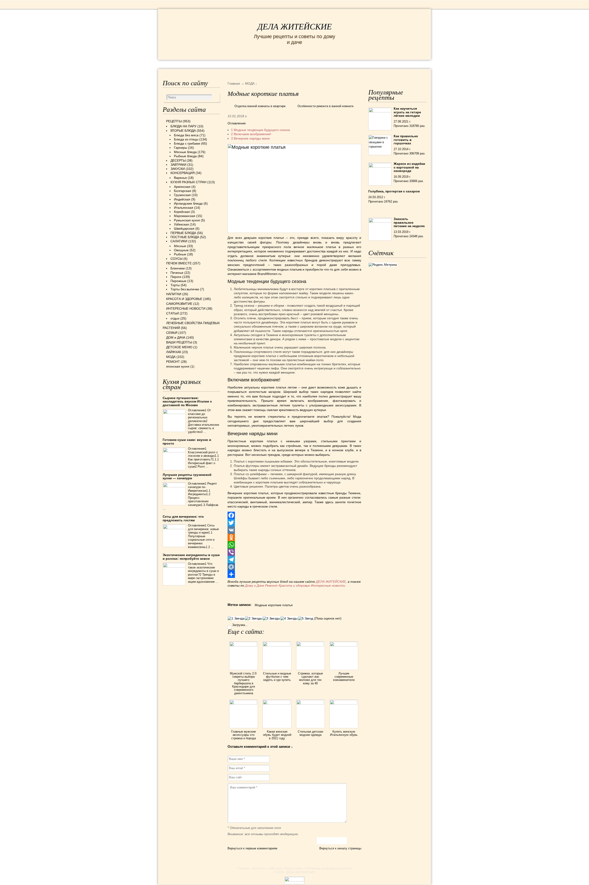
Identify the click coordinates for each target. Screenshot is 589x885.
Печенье (176, 272)
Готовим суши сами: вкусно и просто (187, 441)
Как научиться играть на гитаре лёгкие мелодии (407, 112)
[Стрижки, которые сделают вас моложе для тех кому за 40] (310, 645)
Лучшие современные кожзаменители (344, 677)
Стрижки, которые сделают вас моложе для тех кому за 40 (310, 678)
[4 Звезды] (289, 618)
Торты (175, 285)
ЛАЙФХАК (173, 352)
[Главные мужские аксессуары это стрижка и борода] (243, 703)
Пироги (175, 277)
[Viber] (294, 552)
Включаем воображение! (251, 134)
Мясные (180, 246)
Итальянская (183, 207)
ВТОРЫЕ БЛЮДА (183, 130)
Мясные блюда (185, 152)
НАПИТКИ (173, 294)
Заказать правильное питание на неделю (409, 222)
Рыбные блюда (185, 156)
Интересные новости (328, 585)
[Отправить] (294, 574)
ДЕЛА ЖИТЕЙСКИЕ (294, 26)
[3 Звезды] (271, 618)
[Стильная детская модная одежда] (310, 703)
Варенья (180, 178)
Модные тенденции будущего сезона (260, 130)
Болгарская (182, 191)
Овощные (181, 250)
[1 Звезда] (236, 618)
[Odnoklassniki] (294, 537)
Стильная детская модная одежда (310, 733)
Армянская (182, 186)
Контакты (259, 868)
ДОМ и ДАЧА (344, 64)
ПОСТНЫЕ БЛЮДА (184, 237)
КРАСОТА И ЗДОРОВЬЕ (215, 64)
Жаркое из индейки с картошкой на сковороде (409, 167)
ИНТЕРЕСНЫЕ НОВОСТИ (275, 64)
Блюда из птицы (186, 139)
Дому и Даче (254, 585)
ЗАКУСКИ (177, 169)
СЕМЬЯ (317, 64)
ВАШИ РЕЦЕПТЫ (179, 342)
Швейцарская (184, 228)
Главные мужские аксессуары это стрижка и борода (243, 735)
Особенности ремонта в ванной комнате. (325, 106)
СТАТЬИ (172, 313)
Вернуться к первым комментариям (252, 848)
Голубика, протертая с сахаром (394, 191)
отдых (174, 318)
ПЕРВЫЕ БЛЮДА (183, 233)
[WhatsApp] (294, 544)
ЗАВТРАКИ (178, 164)
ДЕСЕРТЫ (178, 160)
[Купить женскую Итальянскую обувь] (343, 703)
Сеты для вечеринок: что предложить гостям (183, 518)
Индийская (182, 199)
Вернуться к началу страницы (340, 848)
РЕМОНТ (391, 64)
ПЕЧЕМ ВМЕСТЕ (179, 263)
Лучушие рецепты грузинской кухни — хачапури (187, 476)
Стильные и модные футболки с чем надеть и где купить (277, 677)
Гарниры (180, 147)
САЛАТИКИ (178, 241)
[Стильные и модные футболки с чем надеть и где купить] (277, 645)
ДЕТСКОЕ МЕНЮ (179, 347)
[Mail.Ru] (294, 567)
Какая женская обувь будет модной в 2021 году (277, 735)
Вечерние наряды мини (250, 138)
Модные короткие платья (274, 605)
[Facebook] (294, 515)
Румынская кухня (187, 220)
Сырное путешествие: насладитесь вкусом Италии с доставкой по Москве (187, 401)
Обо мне (275, 868)
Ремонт (271, 585)
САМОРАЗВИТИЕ (179, 303)
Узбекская (181, 224)
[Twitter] (294, 522)
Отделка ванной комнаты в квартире (260, 106)
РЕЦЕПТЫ (172, 64)
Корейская (182, 212)
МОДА (370, 64)
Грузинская (182, 195)
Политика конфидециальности (329, 868)
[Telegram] (294, 559)
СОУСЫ (176, 258)
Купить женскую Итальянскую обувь (344, 733)
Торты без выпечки (184, 289)
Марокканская (184, 216)
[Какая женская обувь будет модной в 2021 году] (277, 703)
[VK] (294, 530)
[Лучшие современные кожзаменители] (343, 645)
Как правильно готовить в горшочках (406, 139)
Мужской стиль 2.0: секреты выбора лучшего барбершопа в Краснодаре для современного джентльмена (243, 683)
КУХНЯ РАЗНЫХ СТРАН (188, 182)
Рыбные (180, 254)
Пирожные (178, 281)
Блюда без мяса (186, 135)
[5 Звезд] (305, 618)
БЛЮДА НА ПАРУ (183, 126)
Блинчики (177, 268)
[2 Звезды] (254, 618)
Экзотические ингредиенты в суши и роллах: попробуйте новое (191, 556)
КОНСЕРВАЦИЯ (182, 173)
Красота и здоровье (294, 585)
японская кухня (177, 366)
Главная (243, 868)
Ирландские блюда (188, 203)
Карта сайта (294, 868)
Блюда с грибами (187, 143)
